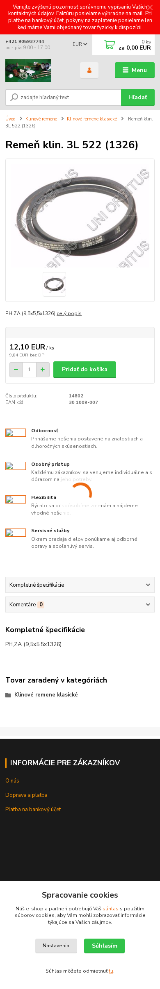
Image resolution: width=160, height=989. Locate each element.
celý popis (69, 313)
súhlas (111, 908)
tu (111, 971)
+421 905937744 (24, 42)
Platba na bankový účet (33, 809)
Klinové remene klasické (92, 119)
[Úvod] (36, 70)
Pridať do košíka (84, 369)
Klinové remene (41, 119)
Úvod (10, 119)
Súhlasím (104, 946)
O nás (12, 781)
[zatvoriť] (149, 8)
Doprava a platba (26, 795)
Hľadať (137, 97)
